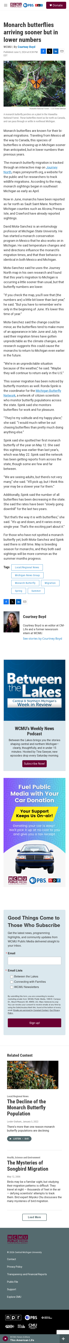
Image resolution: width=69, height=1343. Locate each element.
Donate (58, 5)
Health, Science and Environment (23, 1157)
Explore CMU (14, 1297)
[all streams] (64, 1338)
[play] (5, 1338)
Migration (50, 583)
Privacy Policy (14, 1267)
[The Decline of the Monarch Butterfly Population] (32, 1075)
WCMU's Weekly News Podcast (34, 731)
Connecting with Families (30, 982)
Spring (18, 590)
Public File (12, 1282)
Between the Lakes (26, 976)
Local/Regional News (27, 567)
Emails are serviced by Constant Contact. (31, 1010)
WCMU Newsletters (26, 987)
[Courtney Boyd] (11, 621)
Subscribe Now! (34, 763)
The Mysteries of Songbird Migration (27, 1166)
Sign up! (34, 1023)
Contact (11, 1259)
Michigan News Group (27, 575)
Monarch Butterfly (25, 583)
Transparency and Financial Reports (27, 1274)
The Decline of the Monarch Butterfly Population (26, 1107)
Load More (34, 1217)
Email (11, 953)
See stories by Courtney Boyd (42, 638)
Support (11, 1289)
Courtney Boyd (26, 47)
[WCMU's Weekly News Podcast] (34, 690)
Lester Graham (14, 1121)
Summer (36, 590)
